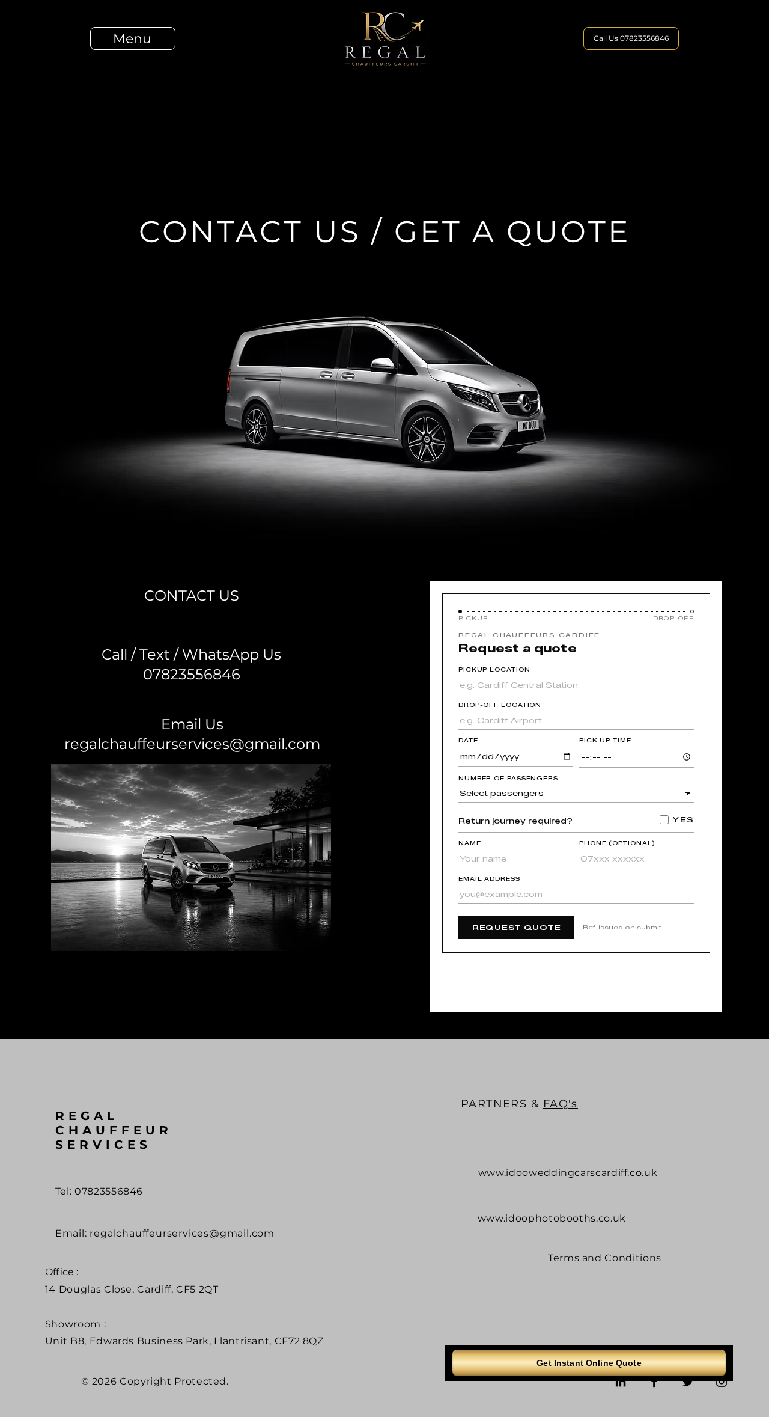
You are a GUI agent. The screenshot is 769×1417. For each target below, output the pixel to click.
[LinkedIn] (620, 1381)
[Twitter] (688, 1381)
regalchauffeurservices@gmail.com (182, 1233)
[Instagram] (721, 1381)
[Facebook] (654, 1381)
